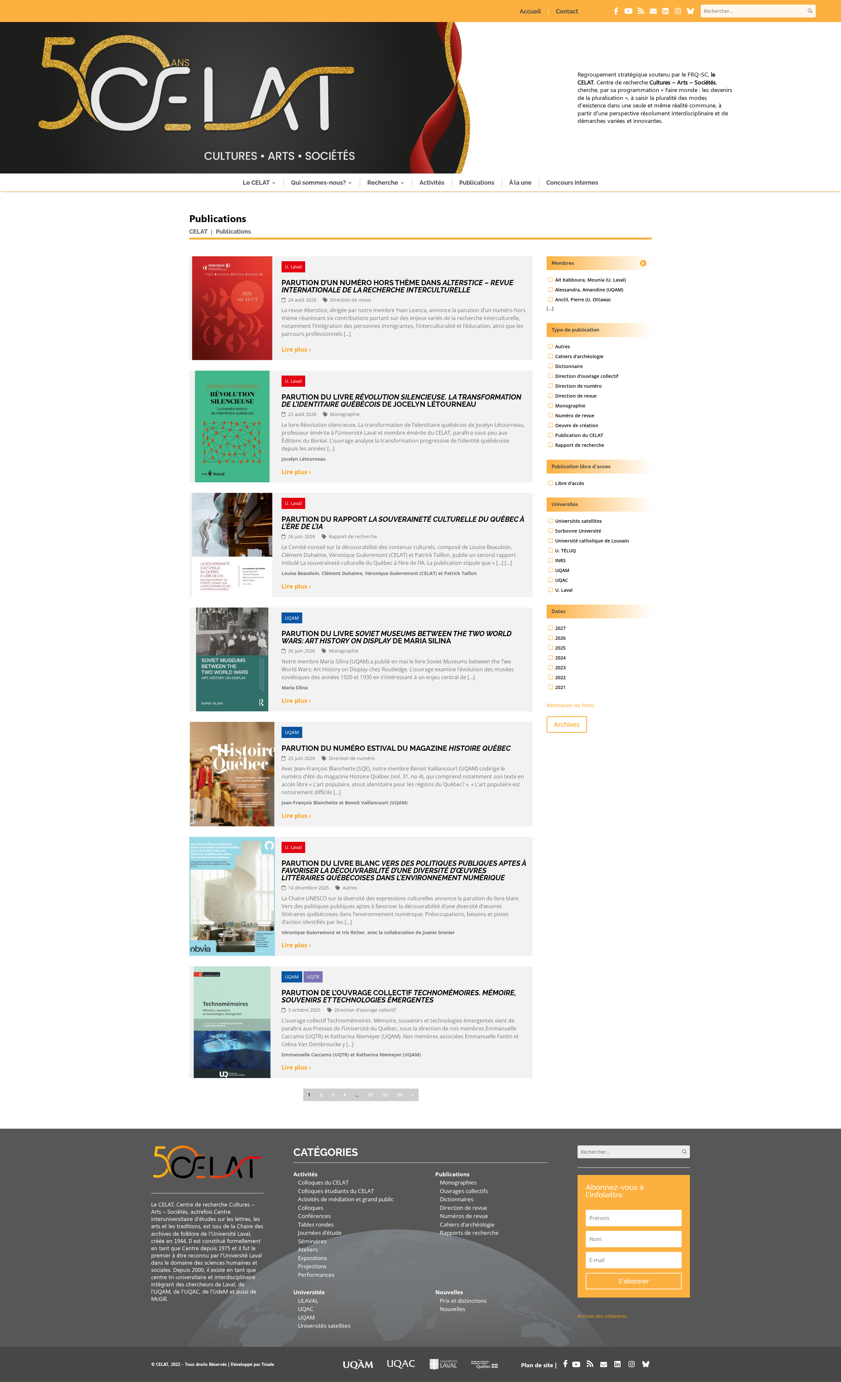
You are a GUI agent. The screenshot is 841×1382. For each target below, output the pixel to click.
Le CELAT (256, 182)
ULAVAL (308, 1300)
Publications (476, 182)
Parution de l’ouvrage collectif (399, 996)
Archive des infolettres (602, 1316)
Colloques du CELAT (323, 1182)
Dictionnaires (456, 1199)
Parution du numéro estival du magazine (396, 748)
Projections (312, 1266)
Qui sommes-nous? (318, 182)
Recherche (382, 182)
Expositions (312, 1258)
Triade (267, 1364)
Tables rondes (316, 1224)
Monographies (458, 1182)
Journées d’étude (320, 1232)
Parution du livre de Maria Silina (396, 637)
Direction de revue (463, 1207)
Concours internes (572, 182)
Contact (567, 11)
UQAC (305, 1309)
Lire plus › (296, 349)
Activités (432, 182)
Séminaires (312, 1241)
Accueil (530, 11)
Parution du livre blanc (404, 870)
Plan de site (537, 1365)
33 (399, 1095)
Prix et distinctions (463, 1300)
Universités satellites (324, 1325)
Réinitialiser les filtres (570, 705)
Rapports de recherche (469, 1232)
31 (370, 1095)
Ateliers (308, 1249)
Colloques (310, 1207)
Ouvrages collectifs (464, 1191)
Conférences (314, 1216)
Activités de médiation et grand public (346, 1199)
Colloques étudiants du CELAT (336, 1191)
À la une (520, 182)
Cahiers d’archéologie (467, 1224)
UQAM (306, 1317)
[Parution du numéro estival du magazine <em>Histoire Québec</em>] (232, 774)
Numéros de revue (464, 1216)
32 (385, 1095)
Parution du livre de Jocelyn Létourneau (401, 400)
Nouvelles (452, 1309)
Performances (316, 1274)
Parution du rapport (403, 523)
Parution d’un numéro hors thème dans (397, 286)
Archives (567, 724)
